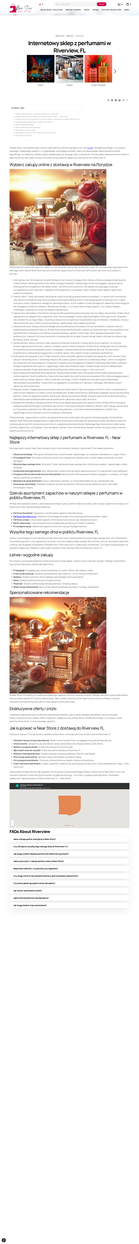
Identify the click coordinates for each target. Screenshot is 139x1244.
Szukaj (101, 4)
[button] (41, 4)
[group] (40, 71)
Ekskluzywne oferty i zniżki (25, 130)
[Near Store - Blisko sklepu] (20, 8)
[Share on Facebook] (108, 100)
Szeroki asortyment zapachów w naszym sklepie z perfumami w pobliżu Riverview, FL (47, 119)
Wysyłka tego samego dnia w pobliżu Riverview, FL (34, 122)
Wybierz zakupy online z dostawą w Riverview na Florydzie (37, 114)
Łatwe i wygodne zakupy (24, 125)
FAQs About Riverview (23, 135)
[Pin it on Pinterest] (115, 100)
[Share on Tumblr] (127, 100)
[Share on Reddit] (123, 100)
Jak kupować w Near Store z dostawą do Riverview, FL (35, 133)
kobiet (90, 147)
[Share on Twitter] (112, 100)
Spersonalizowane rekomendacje (27, 127)
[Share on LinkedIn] (119, 100)
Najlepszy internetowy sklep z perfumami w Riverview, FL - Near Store (41, 117)
